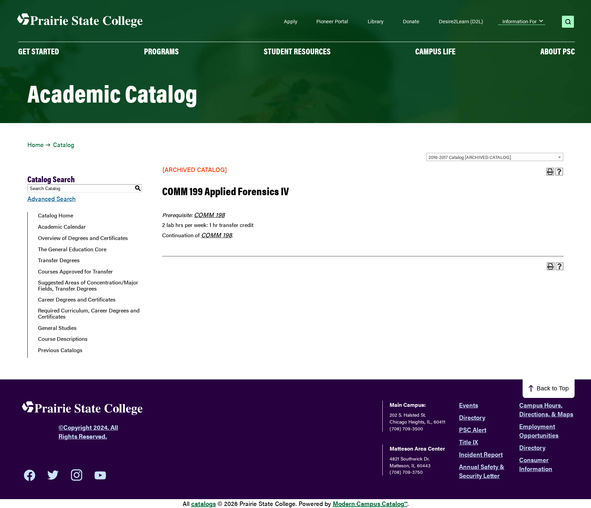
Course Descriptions (63, 339)
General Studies (57, 328)
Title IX (468, 442)
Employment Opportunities (539, 430)
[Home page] (80, 20)
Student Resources (297, 50)
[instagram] (76, 475)
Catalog (63, 144)
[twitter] (53, 475)
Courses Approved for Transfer (75, 271)
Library (375, 21)
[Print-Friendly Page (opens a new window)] (550, 171)
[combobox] (494, 157)
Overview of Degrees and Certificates (83, 238)
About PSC (557, 50)
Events (468, 405)
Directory (472, 417)
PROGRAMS (161, 50)
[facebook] (29, 475)
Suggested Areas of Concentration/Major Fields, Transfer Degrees (88, 285)
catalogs (203, 503)
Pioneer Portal (332, 21)
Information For (519, 21)
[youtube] (100, 475)
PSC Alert (472, 429)
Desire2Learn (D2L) (461, 21)
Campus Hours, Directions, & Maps (546, 409)
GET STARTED (38, 50)
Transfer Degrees (59, 260)
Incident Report (481, 454)
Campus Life (435, 50)
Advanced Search (51, 198)
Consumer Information (535, 464)
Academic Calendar (62, 227)
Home (35, 144)
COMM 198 (209, 214)
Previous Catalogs (60, 350)
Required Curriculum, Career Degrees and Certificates (89, 313)
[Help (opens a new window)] (559, 171)
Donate (411, 21)
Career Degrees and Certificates (77, 299)
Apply (290, 21)
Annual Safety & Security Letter (481, 471)
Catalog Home (55, 215)
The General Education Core (72, 249)
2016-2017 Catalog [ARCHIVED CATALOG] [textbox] (470, 157)
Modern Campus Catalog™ (370, 503)
